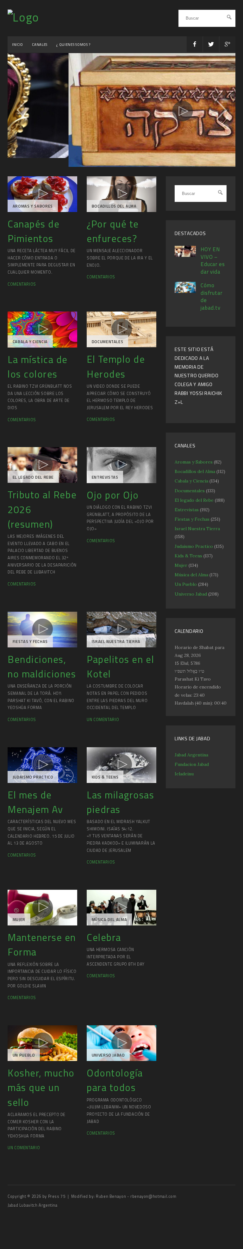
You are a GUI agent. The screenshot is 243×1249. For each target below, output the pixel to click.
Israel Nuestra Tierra (116, 645)
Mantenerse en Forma (42, 948)
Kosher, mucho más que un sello (41, 1091)
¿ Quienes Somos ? (73, 44)
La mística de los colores (38, 370)
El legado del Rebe (33, 480)
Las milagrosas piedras (120, 805)
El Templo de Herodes (116, 370)
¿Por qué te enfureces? (113, 234)
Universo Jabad (108, 1059)
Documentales (107, 345)
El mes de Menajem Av (35, 805)
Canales (39, 44)
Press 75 (57, 1200)
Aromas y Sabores (33, 210)
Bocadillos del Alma (114, 210)
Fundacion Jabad (192, 768)
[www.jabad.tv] (23, 17)
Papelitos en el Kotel (120, 670)
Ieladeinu (184, 777)
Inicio (17, 44)
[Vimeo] (42, 197)
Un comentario (103, 723)
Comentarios (22, 288)
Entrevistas (105, 481)
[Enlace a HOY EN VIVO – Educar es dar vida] (185, 258)
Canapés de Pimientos (33, 234)
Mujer (19, 923)
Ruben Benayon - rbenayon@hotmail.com (136, 1200)
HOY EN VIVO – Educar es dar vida (213, 264)
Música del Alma (109, 923)
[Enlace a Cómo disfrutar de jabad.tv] (185, 295)
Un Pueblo (24, 1059)
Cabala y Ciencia (30, 345)
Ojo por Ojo (113, 498)
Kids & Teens (105, 781)
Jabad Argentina (191, 758)
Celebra (104, 940)
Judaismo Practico (33, 781)
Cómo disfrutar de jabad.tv (211, 300)
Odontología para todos (115, 1083)
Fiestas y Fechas (30, 645)
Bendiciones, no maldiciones (42, 670)
